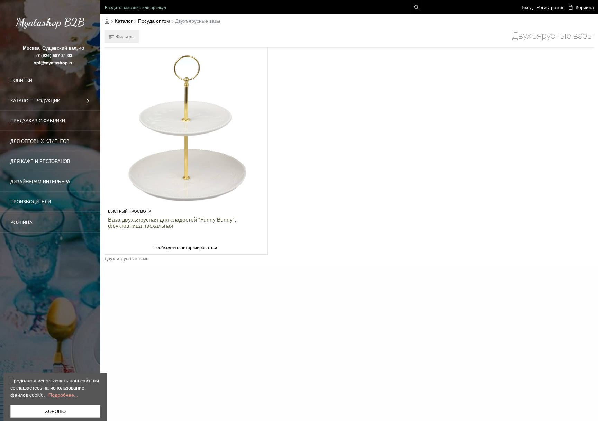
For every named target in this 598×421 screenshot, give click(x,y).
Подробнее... (63, 394)
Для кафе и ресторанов (40, 161)
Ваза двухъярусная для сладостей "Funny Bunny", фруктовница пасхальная (172, 222)
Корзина (585, 6)
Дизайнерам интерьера (40, 181)
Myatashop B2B (50, 22)
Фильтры (125, 36)
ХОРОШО (55, 411)
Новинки (21, 80)
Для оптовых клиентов (40, 141)
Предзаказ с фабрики (37, 120)
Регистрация (550, 6)
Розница (21, 222)
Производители (30, 201)
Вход (527, 6)
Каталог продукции (35, 100)
